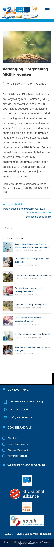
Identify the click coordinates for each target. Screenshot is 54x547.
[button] (47, 9)
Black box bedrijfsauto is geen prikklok (33, 275)
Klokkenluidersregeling (18, 456)
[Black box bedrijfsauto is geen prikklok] (8, 276)
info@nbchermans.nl (22, 417)
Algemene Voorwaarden (19, 450)
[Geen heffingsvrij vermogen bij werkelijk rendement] (8, 291)
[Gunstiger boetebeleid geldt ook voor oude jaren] (8, 262)
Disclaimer (12, 438)
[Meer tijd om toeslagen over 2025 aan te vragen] (8, 350)
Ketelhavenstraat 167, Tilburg (27, 401)
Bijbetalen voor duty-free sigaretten (31, 304)
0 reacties (36, 250)
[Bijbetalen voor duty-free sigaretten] (8, 306)
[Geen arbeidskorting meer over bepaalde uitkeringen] (8, 321)
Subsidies (41, 84)
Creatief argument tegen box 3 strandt (32, 334)
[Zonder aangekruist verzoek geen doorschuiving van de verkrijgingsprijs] (8, 247)
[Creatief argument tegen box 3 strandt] (8, 336)
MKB (30, 84)
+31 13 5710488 (19, 409)
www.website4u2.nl (30, 544)
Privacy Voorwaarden (18, 444)
